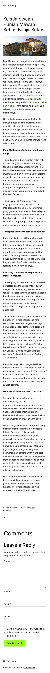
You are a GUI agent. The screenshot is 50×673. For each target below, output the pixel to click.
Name (7, 591)
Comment (9, 561)
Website (8, 616)
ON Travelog (9, 5)
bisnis (32, 508)
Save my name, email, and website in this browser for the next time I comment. (26, 632)
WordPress (29, 667)
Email (7, 604)
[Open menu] (45, 5)
